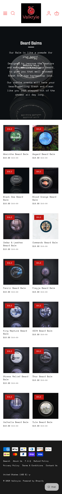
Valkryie (16, 481)
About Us (17, 461)
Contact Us (52, 465)
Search (6, 461)
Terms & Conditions (32, 465)
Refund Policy (41, 461)
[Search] (13, 13)
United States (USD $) (15, 475)
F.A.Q (28, 461)
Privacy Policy (11, 465)
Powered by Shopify (33, 481)
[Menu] (5, 13)
